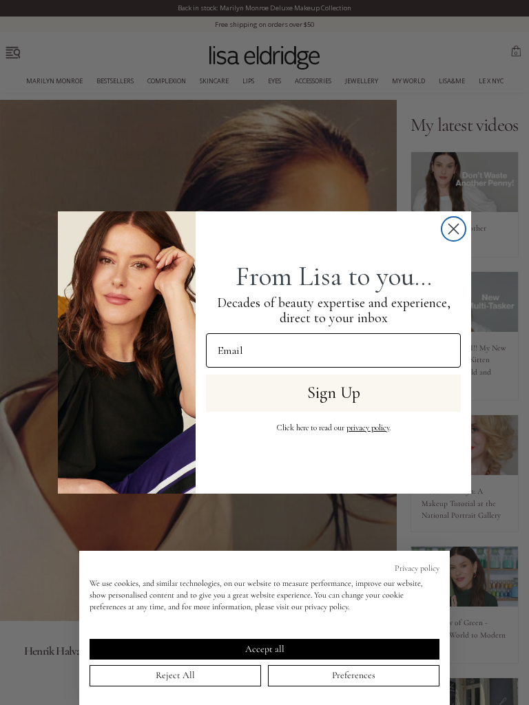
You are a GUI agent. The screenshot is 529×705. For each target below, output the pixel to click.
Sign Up (333, 393)
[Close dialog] (454, 229)
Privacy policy (417, 568)
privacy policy (367, 427)
